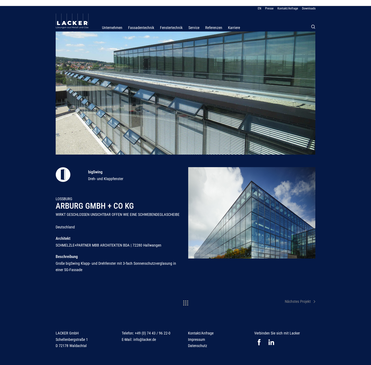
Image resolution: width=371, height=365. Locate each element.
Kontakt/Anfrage (201, 333)
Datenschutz (197, 345)
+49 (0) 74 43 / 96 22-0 (152, 333)
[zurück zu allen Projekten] (185, 302)
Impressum (196, 339)
